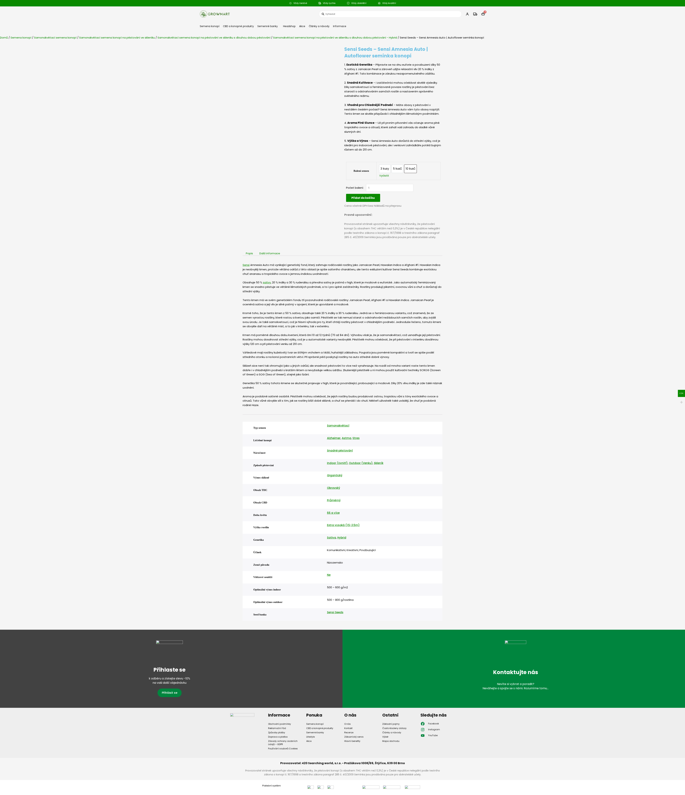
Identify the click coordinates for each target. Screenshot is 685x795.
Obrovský (333, 488)
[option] (384, 169)
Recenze (348, 732)
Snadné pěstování (340, 450)
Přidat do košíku (363, 198)
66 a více (333, 513)
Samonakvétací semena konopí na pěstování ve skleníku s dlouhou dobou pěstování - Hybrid (335, 37)
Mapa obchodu (390, 741)
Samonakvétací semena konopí (55, 37)
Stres (356, 438)
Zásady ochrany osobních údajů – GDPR (283, 743)
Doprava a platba (278, 736)
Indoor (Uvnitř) (337, 463)
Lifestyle (310, 736)
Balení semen (361, 170)
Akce (302, 26)
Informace (339, 26)
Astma (346, 438)
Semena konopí (209, 26)
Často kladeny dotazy (394, 728)
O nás (347, 723)
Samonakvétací (338, 425)
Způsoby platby (276, 732)
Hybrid (341, 537)
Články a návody (319, 26)
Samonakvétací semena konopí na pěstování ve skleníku (117, 37)
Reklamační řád (277, 728)
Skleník (378, 463)
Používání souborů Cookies (283, 748)
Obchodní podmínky (279, 723)
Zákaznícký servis (354, 736)
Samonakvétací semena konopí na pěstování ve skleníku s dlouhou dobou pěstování (214, 37)
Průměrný (334, 500)
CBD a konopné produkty (238, 26)
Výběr (385, 736)
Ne (329, 575)
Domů (4, 37)
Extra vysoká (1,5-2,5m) (343, 525)
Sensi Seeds (335, 612)
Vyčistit (384, 175)
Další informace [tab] (269, 253)
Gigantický (334, 475)
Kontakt (348, 728)
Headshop (289, 26)
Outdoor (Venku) (361, 463)
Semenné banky (267, 26)
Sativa (331, 537)
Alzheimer (334, 438)
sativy (267, 282)
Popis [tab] (249, 253)
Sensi (246, 265)
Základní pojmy (391, 723)
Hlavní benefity (352, 741)
